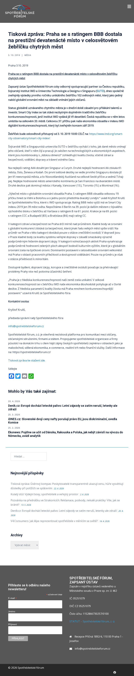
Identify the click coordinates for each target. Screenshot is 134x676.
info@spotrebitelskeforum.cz (26, 326)
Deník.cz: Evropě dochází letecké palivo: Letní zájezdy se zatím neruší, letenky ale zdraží (64, 511)
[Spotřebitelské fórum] (20, 11)
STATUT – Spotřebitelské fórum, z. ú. (92, 621)
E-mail (12, 598)
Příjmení (12, 624)
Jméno (11, 611)
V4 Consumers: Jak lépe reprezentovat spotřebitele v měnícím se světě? (54, 521)
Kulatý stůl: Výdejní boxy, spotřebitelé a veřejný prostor (44, 494)
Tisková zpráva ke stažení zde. (27, 360)
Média (28, 55)
